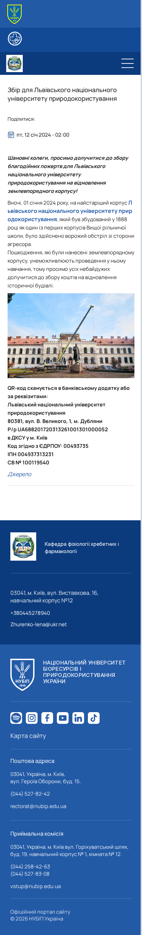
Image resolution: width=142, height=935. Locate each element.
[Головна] (14, 14)
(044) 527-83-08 (30, 873)
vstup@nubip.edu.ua (35, 886)
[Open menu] (127, 63)
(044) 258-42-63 (30, 866)
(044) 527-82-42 (30, 793)
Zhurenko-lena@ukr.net (38, 624)
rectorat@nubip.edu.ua (38, 806)
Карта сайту (28, 735)
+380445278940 (30, 613)
